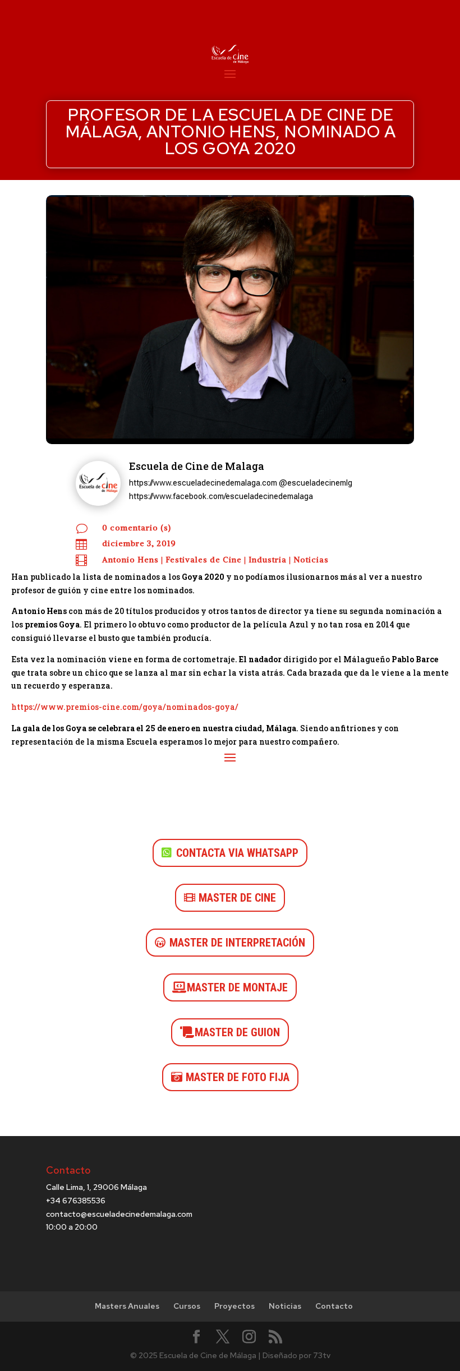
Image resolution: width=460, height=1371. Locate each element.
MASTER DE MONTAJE (237, 987)
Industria (268, 560)
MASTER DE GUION (237, 1032)
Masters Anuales (127, 1306)
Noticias (311, 560)
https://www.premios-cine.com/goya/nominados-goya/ (124, 706)
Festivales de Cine (203, 560)
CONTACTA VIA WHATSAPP (237, 853)
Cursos (186, 1306)
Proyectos (234, 1306)
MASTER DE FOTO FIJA (237, 1077)
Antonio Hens (130, 560)
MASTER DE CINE (237, 897)
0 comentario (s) (136, 528)
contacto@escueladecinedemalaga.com (119, 1214)
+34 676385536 (75, 1200)
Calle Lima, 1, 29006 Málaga (96, 1187)
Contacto (334, 1306)
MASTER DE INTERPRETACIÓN (237, 942)
